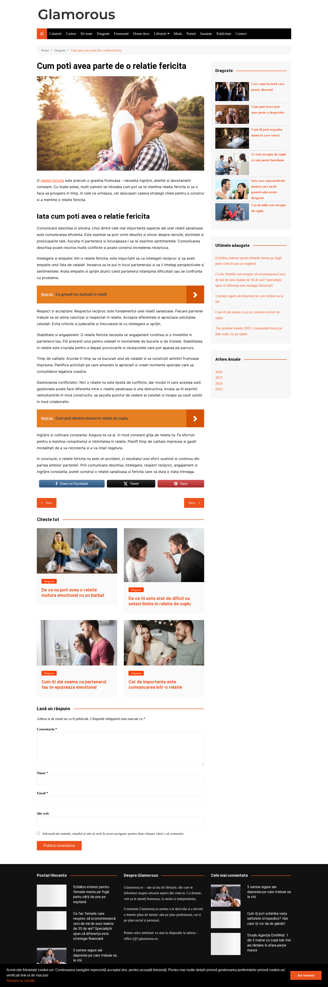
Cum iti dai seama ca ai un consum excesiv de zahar (247, 315)
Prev (49, 503)
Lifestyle (160, 34)
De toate (86, 34)
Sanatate (206, 34)
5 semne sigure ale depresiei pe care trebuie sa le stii (249, 299)
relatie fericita (52, 180)
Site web (43, 813)
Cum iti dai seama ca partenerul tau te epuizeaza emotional (74, 684)
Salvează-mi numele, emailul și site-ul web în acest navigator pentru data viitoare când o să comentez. (113, 833)
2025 (218, 377)
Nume (42, 773)
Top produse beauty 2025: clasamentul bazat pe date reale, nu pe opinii (248, 331)
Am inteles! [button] (306, 975)
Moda (178, 34)
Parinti (191, 34)
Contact (241, 34)
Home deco (141, 34)
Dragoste (103, 34)
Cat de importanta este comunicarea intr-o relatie (155, 684)
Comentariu (47, 729)
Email (42, 793)
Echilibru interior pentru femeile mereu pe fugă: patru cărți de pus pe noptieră (248, 261)
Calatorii (55, 34)
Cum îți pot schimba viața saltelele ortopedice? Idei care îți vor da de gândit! (267, 918)
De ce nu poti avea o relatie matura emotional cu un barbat (73, 592)
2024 (218, 383)
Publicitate (223, 34)
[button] (36, 981)
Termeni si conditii (20, 981)
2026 (218, 372)
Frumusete (121, 34)
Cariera (71, 34)
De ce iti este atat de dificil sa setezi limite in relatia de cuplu (160, 601)
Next (192, 503)
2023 (218, 389)
